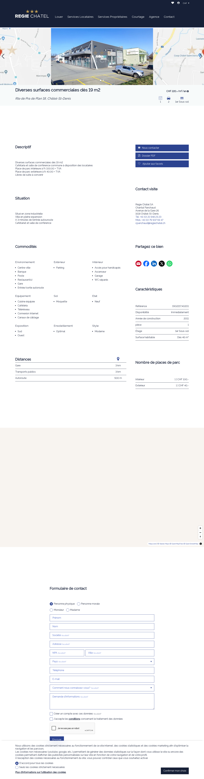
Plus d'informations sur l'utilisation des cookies (40, 772)
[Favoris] (172, 3)
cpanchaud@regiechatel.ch (150, 223)
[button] (3, 56)
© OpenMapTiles (176, 544)
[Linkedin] (154, 264)
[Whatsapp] (169, 264)
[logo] (32, 14)
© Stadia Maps (163, 544)
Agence (154, 16)
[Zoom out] (200, 532)
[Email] (138, 264)
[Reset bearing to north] (200, 537)
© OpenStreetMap (191, 544)
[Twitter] (162, 264)
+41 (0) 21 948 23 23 (148, 216)
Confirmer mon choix (174, 770)
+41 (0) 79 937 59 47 (149, 220)
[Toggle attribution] (201, 544)
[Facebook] (146, 264)
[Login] (178, 3)
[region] (102, 487)
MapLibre (152, 544)
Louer (59, 16)
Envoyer (56, 739)
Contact (169, 16)
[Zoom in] (200, 528)
